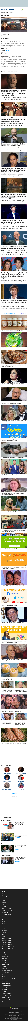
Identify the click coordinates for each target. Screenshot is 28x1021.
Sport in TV (5, 912)
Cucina (4, 966)
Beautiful (4, 987)
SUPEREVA (17, 1012)
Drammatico (18, 849)
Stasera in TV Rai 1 (7, 938)
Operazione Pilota (6, 855)
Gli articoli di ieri (6, 916)
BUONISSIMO (11, 1012)
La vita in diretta (6, 999)
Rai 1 (3, 922)
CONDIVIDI (5, 34)
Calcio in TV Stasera (7, 910)
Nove (3, 936)
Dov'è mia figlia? (5, 832)
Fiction (4, 962)
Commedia (17, 826)
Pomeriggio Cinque (7, 995)
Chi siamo (6, 1014)
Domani (4, 902)
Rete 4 (4, 928)
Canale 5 (4, 930)
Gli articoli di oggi (6, 914)
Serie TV (4, 906)
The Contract (4, 844)
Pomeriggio (5, 896)
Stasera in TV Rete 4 (7, 944)
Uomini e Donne (6, 981)
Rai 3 (3, 926)
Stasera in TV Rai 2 (7, 940)
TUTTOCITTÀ (11, 1011)
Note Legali (11, 1014)
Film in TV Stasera (6, 908)
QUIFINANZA (23, 1011)
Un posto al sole (6, 993)
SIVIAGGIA (18, 1011)
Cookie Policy (21, 1014)
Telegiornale (5, 964)
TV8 (3, 934)
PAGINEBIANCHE (6, 1011)
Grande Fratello (6, 983)
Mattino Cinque (6, 997)
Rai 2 (3, 924)
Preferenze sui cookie (12, 1015)
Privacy (16, 1014)
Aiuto (18, 1015)
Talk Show (4, 958)
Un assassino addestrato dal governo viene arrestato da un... (20, 847)
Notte (3, 900)
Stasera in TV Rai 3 (7, 942)
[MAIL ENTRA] (21, 9)
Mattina (4, 894)
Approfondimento (7, 970)
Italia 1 (4, 932)
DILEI (15, 1011)
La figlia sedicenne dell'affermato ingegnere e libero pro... (21, 835)
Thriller (10, 12)
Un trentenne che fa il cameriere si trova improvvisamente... (20, 823)
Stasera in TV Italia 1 (7, 949)
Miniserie (17, 837)
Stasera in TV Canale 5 (8, 947)
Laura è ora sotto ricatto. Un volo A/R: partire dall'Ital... (20, 858)
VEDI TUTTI (14, 793)
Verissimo (4, 989)
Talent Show (5, 956)
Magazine (3, 12)
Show (3, 975)
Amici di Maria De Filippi (8, 979)
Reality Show (5, 954)
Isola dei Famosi (6, 985)
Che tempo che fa (6, 1002)
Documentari (5, 972)
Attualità (4, 968)
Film (7, 12)
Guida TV (4, 892)
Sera (3, 898)
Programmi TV (6, 952)
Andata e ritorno (5, 820)
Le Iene (4, 991)
